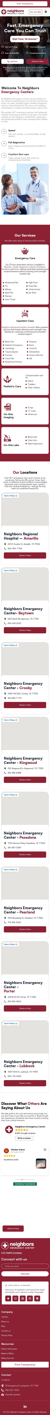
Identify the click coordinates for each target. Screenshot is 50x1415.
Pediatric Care (12, 386)
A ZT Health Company (11, 1253)
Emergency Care (25, 258)
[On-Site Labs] (7, 438)
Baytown (7, 267)
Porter (16, 269)
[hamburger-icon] (46, 11)
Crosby (15, 267)
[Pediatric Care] (7, 379)
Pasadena (41, 267)
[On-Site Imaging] (7, 407)
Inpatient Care (25, 320)
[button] (37, 61)
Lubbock (32, 267)
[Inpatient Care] (25, 313)
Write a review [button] (24, 1138)
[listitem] (25, 269)
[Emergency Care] (25, 251)
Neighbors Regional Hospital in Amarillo (18, 327)
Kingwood (23, 267)
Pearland (5, 269)
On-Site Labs (11, 445)
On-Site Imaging (9, 416)
